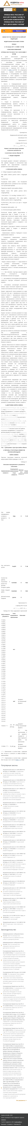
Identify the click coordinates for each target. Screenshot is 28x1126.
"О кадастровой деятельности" (14, 841)
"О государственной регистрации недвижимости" (14, 805)
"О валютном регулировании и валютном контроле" (14, 826)
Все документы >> (21, 1100)
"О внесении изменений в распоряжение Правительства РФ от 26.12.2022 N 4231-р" (14, 1006)
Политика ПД (17, 1124)
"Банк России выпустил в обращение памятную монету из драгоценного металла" (13, 945)
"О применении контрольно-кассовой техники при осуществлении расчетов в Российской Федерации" (14, 773)
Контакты (3, 1124)
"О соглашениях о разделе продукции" (14, 848)
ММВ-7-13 (11, 70)
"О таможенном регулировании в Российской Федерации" (14, 819)
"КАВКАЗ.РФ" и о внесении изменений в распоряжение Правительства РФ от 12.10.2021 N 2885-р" (14, 1019)
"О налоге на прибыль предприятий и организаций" (14, 917)
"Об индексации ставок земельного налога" (14, 924)
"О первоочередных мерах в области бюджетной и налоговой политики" (14, 901)
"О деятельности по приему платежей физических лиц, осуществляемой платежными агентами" (14, 782)
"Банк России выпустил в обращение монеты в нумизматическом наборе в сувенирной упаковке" (13, 936)
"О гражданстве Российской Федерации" (14, 882)
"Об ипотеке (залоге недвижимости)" (14, 855)
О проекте (10, 1124)
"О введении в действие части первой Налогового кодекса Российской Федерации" (14, 909)
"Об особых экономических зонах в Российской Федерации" (14, 875)
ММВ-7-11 (18, 760)
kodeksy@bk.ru (18, 1122)
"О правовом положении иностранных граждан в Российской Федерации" (14, 834)
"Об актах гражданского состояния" (14, 813)
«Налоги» (3, 1119)
